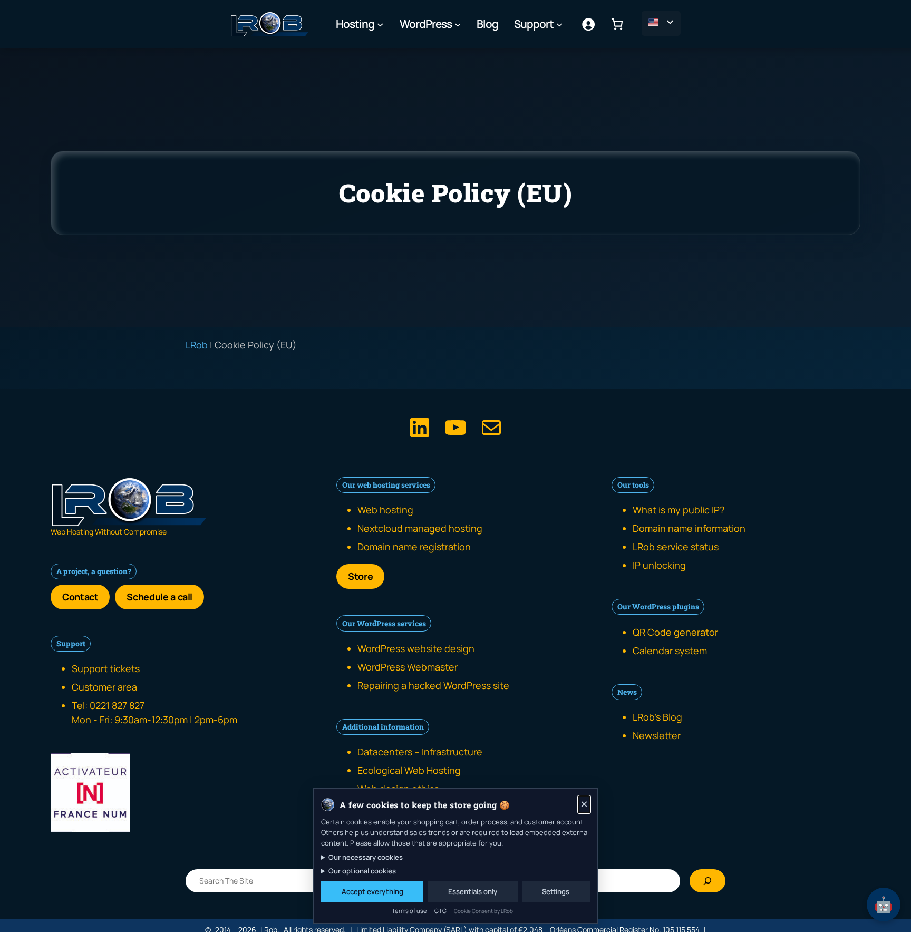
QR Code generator (675, 632)
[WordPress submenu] (457, 24)
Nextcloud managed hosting (419, 528)
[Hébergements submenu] (380, 24)
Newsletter (657, 735)
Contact (80, 596)
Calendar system (670, 650)
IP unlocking (659, 565)
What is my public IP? (678, 509)
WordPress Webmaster (407, 667)
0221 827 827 (117, 705)
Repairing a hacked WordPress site (433, 685)
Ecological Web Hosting (409, 770)
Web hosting (385, 509)
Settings (555, 891)
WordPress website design (415, 648)
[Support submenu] (559, 24)
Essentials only (472, 891)
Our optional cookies (362, 871)
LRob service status (676, 546)
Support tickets (106, 668)
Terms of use (409, 911)
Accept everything (372, 891)
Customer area (104, 687)
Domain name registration (414, 546)
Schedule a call (159, 596)
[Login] (588, 23)
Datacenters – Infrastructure (419, 751)
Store (360, 576)
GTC (440, 911)
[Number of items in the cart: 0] (617, 23)
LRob (197, 344)
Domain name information (689, 528)
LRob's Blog (657, 717)
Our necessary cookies (365, 857)
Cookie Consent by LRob (483, 911)
